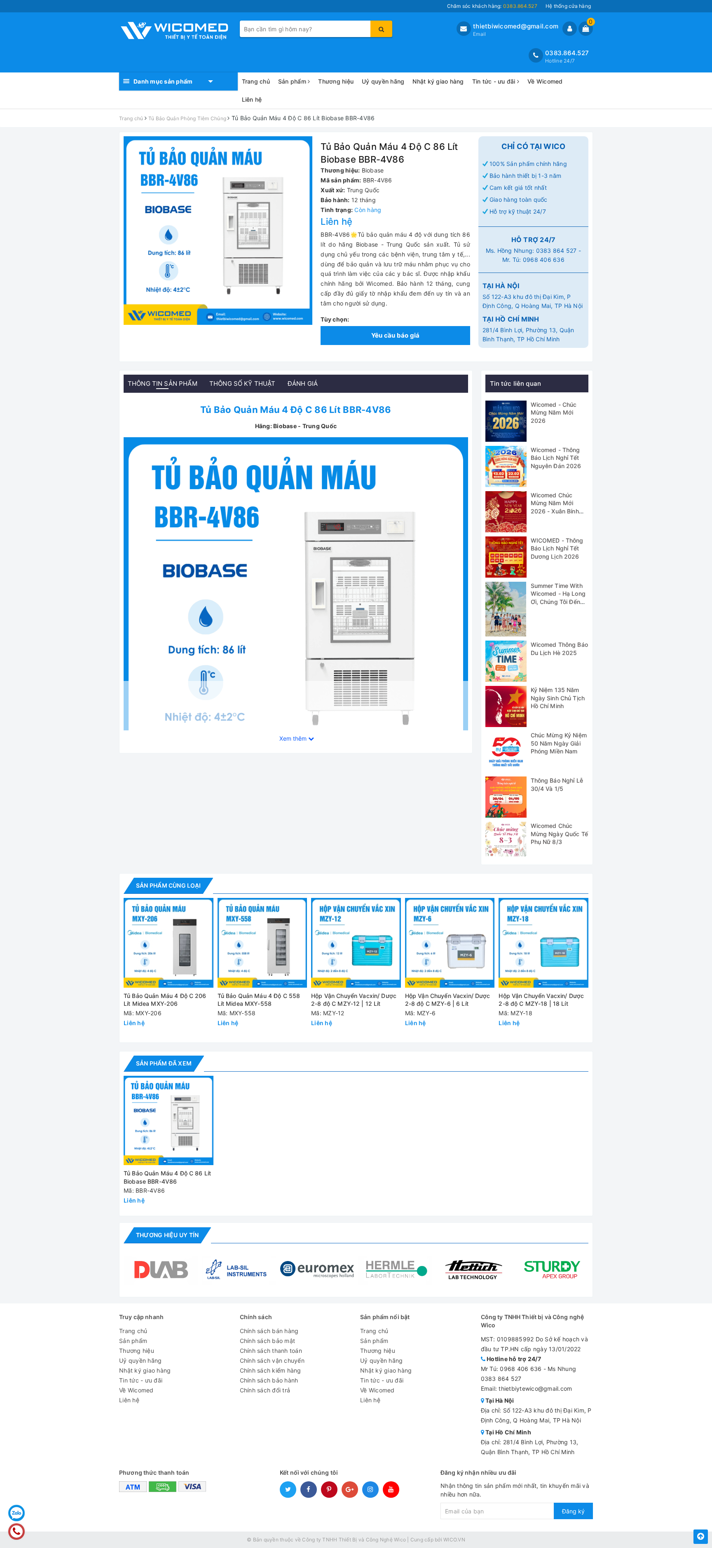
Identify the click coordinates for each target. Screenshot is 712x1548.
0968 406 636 (543, 259)
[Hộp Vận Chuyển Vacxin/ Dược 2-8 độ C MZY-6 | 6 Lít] (450, 943)
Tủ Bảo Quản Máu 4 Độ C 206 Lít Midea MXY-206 (165, 999)
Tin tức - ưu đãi (494, 81)
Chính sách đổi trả (265, 1390)
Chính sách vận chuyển (272, 1360)
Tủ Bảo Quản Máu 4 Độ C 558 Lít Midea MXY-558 (259, 999)
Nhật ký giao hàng (438, 81)
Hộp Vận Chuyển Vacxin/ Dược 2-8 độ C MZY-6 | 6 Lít (447, 999)
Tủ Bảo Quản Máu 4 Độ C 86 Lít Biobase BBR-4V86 (167, 1177)
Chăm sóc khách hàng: (492, 6)
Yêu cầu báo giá (395, 335)
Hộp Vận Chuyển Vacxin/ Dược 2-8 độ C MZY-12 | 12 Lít (353, 999)
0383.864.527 (567, 53)
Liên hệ (252, 99)
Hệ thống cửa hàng (568, 6)
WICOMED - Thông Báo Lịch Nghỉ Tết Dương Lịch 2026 (557, 548)
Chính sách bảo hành (269, 1380)
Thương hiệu (336, 81)
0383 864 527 (556, 250)
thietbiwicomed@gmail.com (515, 26)
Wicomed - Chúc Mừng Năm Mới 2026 (554, 412)
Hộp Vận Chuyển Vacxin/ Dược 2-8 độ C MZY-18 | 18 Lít (541, 999)
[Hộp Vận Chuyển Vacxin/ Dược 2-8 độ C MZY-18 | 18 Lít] (543, 943)
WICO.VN (454, 1539)
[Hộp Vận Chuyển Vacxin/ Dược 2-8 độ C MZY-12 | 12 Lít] (356, 943)
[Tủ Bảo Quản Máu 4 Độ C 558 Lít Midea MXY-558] (262, 943)
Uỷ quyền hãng (383, 81)
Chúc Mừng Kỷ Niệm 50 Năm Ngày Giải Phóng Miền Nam (559, 743)
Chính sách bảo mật (267, 1340)
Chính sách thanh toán (271, 1350)
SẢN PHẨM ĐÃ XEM (164, 1063)
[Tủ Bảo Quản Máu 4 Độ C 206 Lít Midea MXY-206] (168, 943)
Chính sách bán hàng (269, 1330)
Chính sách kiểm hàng (270, 1370)
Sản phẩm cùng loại (168, 885)
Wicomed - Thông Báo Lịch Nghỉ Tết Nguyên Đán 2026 (556, 457)
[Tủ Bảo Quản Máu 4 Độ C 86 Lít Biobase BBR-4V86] (296, 608)
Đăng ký (573, 1511)
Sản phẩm (293, 81)
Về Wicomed (545, 81)
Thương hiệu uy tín (167, 1234)
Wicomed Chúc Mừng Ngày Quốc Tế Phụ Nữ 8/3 (559, 833)
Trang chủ (256, 81)
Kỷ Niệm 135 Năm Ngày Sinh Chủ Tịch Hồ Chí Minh (558, 697)
